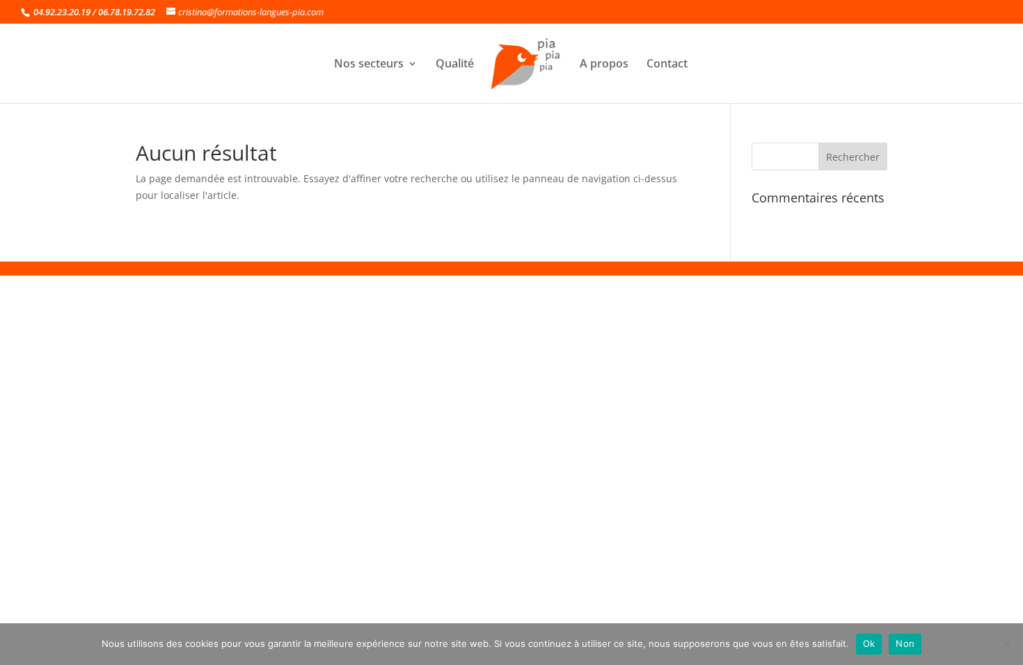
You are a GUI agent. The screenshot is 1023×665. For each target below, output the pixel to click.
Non (905, 643)
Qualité (455, 64)
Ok (869, 643)
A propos (604, 64)
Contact (667, 64)
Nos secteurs (369, 64)
